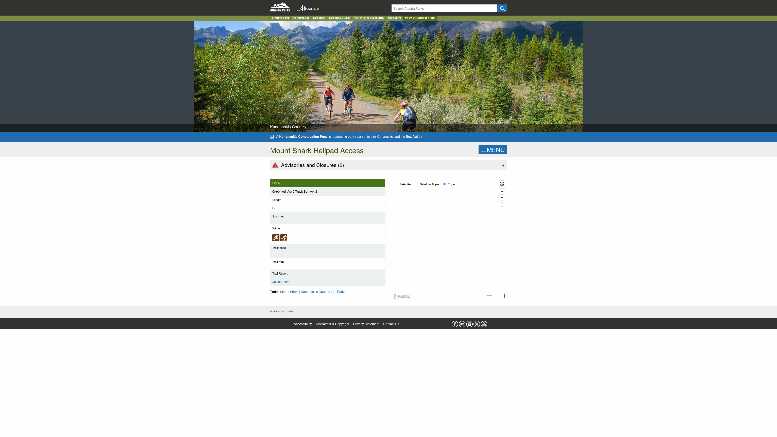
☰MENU (493, 149)
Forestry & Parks (280, 18)
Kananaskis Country (339, 18)
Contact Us (391, 323)
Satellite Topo (429, 184)
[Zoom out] (502, 197)
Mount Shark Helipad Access (420, 18)
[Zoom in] (502, 191)
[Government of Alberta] (307, 7)
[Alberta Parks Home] (282, 7)
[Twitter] (476, 322)
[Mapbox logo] (402, 296)
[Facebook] (455, 322)
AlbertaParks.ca (301, 18)
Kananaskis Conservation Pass (303, 136)
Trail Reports (394, 18)
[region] (449, 239)
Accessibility (303, 323)
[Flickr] (462, 322)
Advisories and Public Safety (369, 18)
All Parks (338, 291)
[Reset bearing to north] (502, 203)
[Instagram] (469, 322)
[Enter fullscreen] (502, 184)
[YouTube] (484, 322)
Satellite (405, 184)
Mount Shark (280, 281)
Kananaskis (319, 18)
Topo (451, 184)
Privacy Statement (366, 323)
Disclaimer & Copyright (332, 323)
